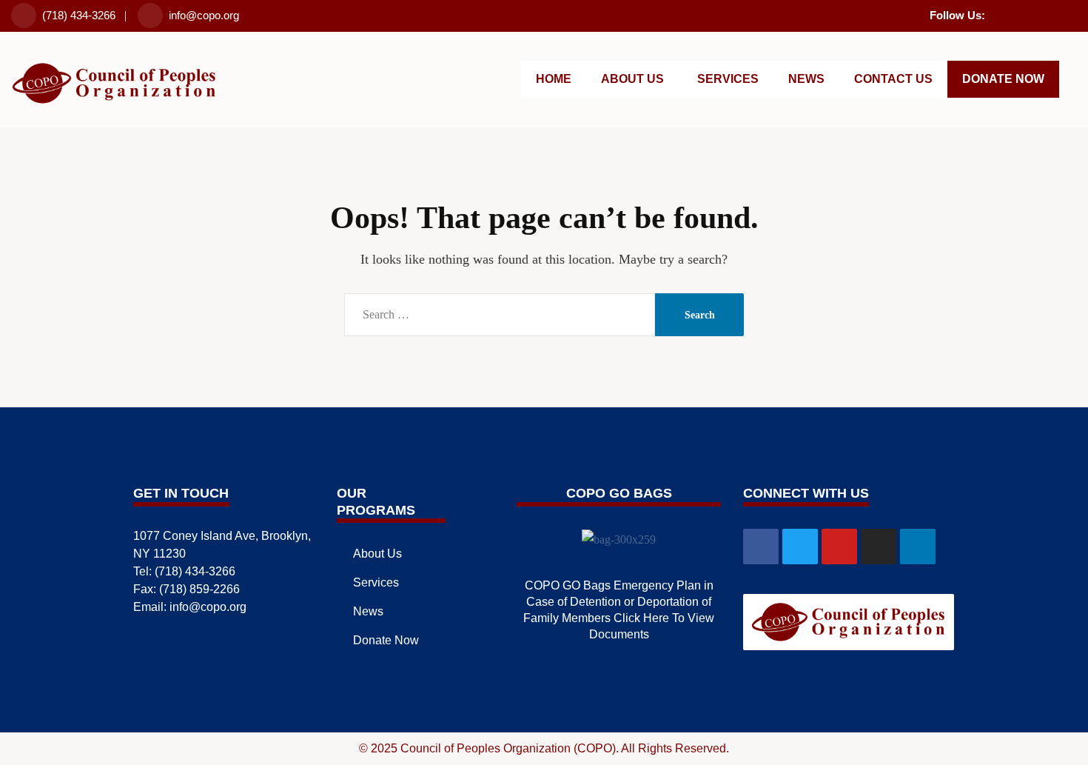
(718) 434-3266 (78, 15)
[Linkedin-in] (1071, 13)
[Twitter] (1013, 13)
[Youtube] (1032, 13)
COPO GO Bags (619, 493)
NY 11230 (159, 553)
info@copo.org (204, 15)
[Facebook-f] (994, 13)
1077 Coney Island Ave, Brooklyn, (222, 536)
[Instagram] (1052, 13)
